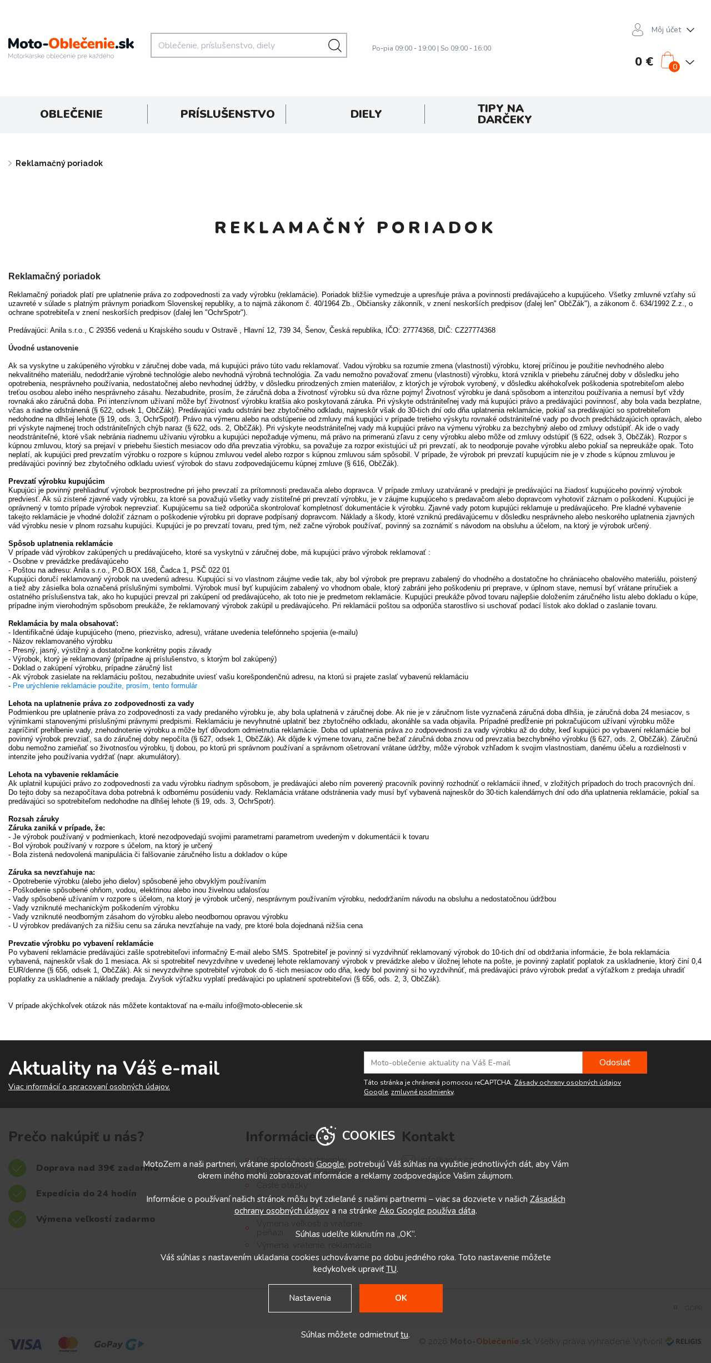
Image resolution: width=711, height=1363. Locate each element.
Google (330, 1164)
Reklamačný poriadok (59, 163)
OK (401, 1298)
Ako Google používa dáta (427, 1210)
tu (404, 1334)
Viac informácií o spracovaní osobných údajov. (89, 1087)
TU (391, 1269)
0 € (644, 62)
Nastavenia (310, 1298)
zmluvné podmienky (422, 1092)
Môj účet (666, 29)
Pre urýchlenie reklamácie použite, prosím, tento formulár (105, 686)
